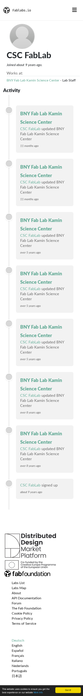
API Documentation (26, 598)
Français (18, 655)
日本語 (17, 676)
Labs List (18, 583)
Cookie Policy (22, 613)
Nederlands (20, 666)
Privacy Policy (22, 618)
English (17, 645)
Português (19, 671)
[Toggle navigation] (74, 10)
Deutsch (18, 640)
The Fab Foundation (26, 608)
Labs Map (19, 588)
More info (38, 692)
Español (17, 650)
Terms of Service (24, 623)
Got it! (68, 690)
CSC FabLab (30, 129)
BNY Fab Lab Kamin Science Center (33, 80)
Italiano (17, 661)
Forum (16, 603)
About (16, 593)
